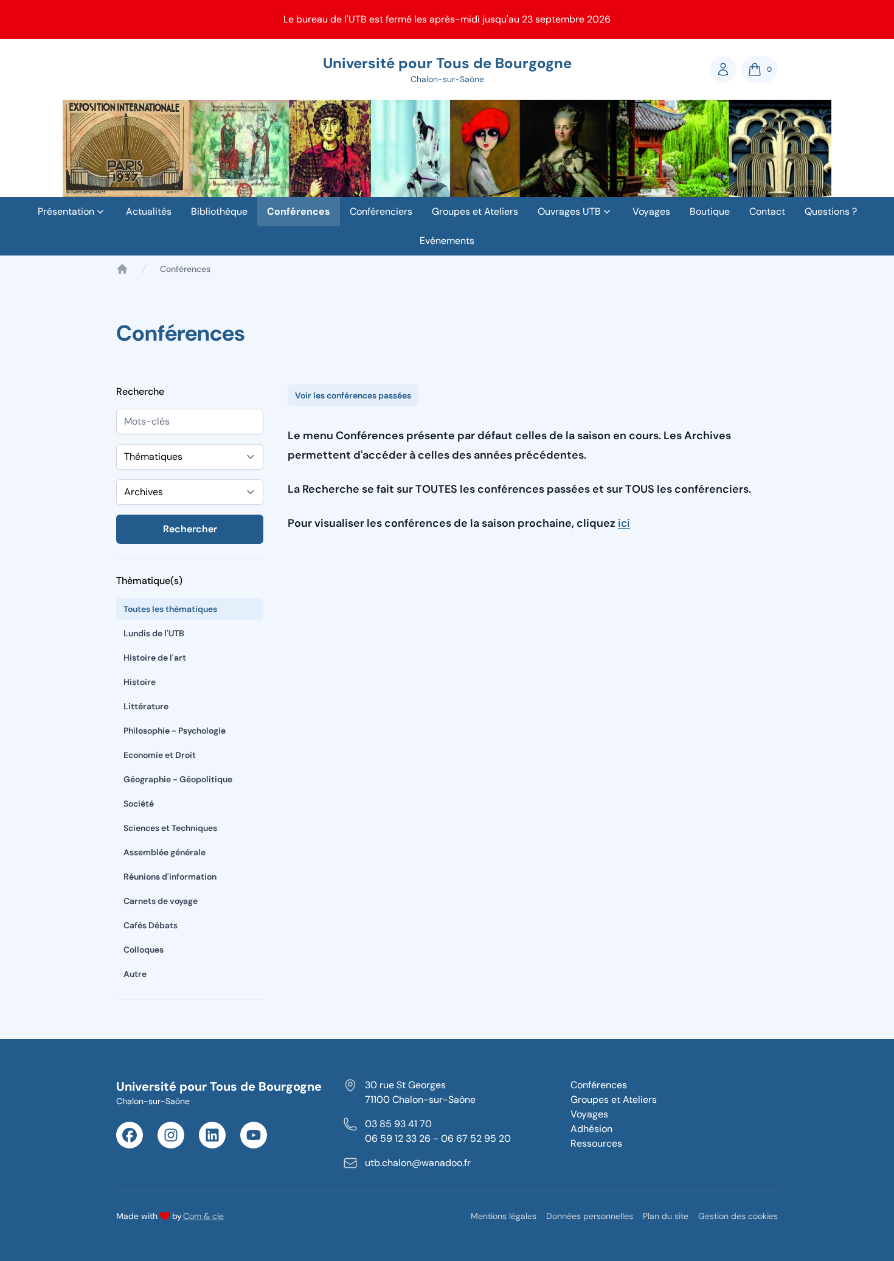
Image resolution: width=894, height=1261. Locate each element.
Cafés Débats (150, 925)
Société (138, 803)
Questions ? (831, 211)
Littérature (145, 706)
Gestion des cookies (738, 1216)
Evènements (447, 240)
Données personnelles (589, 1216)
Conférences (298, 211)
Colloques (143, 949)
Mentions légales (503, 1216)
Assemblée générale (164, 852)
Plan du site (665, 1216)
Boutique (710, 211)
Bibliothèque (219, 211)
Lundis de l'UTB (153, 633)
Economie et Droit (159, 754)
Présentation (66, 211)
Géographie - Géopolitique (177, 779)
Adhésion (591, 1128)
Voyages (651, 211)
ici (624, 523)
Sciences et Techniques (170, 827)
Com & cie (203, 1215)
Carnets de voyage (160, 900)
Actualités (149, 211)
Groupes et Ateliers (475, 211)
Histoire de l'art (154, 657)
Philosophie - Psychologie (174, 730)
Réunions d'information (170, 876)
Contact (767, 211)
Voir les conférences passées (353, 395)
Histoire (139, 681)
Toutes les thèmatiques (170, 608)
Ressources (596, 1143)
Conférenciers (381, 211)
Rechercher (190, 529)
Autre (135, 973)
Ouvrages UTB (569, 211)
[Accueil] (122, 269)
